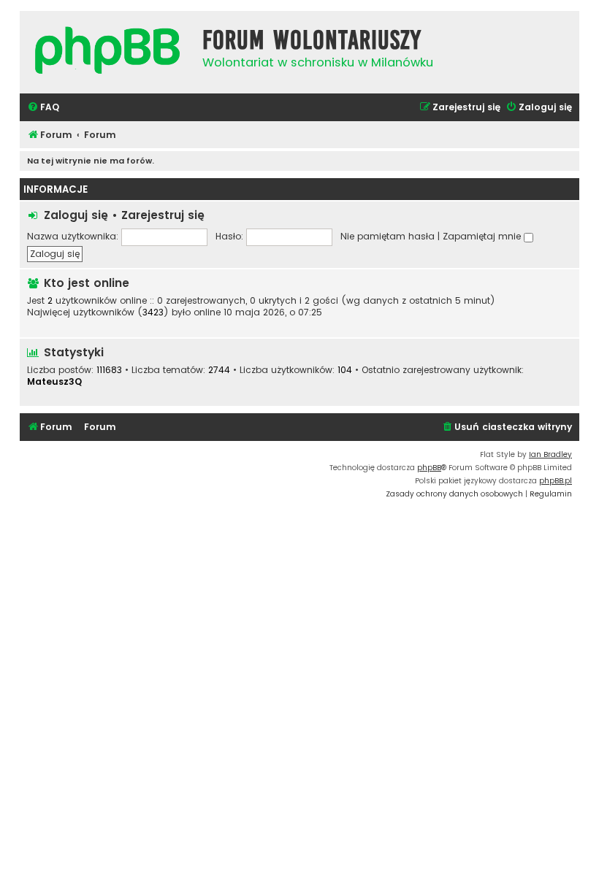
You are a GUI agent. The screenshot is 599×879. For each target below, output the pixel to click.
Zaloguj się (76, 215)
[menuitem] (43, 108)
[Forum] (107, 52)
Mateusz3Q (54, 381)
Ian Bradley (550, 454)
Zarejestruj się (163, 215)
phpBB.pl (555, 480)
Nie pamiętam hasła (387, 236)
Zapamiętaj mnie (483, 236)
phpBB (429, 467)
